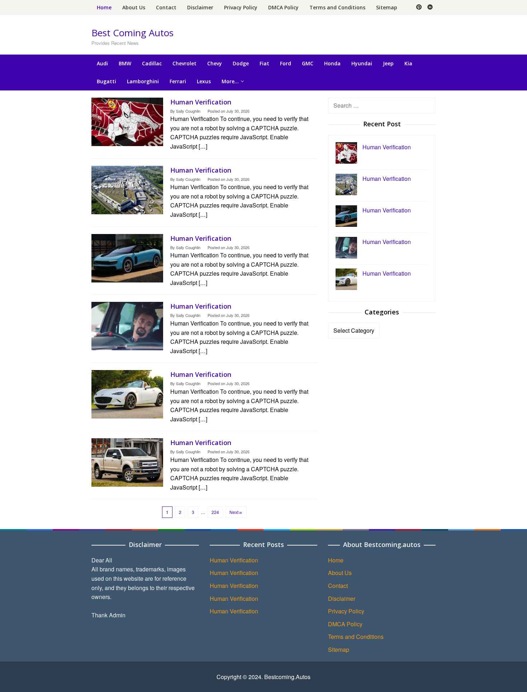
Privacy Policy (346, 611)
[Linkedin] (430, 7)
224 (215, 512)
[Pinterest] (418, 7)
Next (233, 512)
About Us (340, 573)
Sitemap (338, 649)
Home (335, 560)
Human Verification (200, 102)
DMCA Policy (345, 624)
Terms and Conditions (356, 636)
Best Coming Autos (132, 32)
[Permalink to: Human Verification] (127, 121)
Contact (338, 585)
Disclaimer (341, 598)
